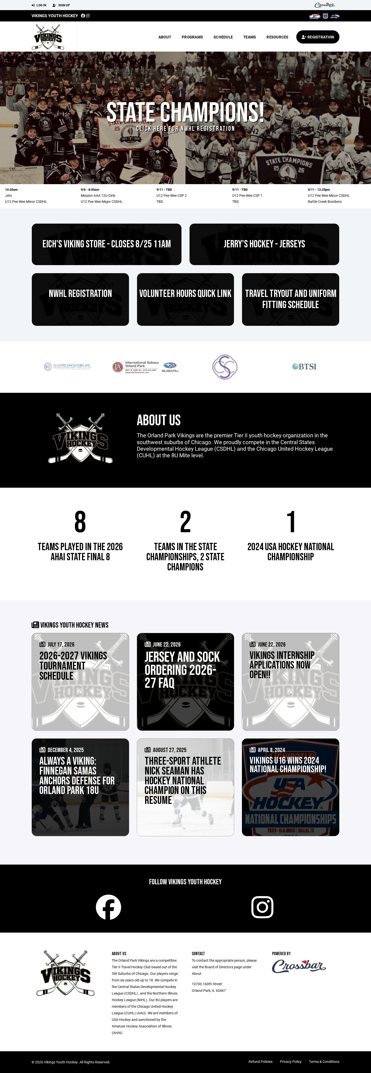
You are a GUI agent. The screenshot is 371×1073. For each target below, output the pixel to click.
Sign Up (64, 5)
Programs (192, 36)
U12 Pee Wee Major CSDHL (102, 201)
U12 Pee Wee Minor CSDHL (26, 201)
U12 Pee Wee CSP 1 (247, 195)
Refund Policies (261, 1061)
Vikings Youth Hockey (55, 15)
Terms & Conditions (324, 1061)
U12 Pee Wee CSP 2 (171, 195)
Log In (41, 5)
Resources (277, 36)
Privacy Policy (291, 1061)
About (164, 36)
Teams (249, 36)
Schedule (223, 36)
